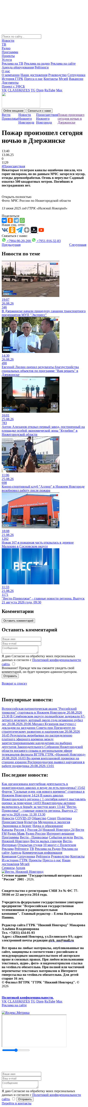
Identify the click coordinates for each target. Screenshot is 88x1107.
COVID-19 (23, 818)
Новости (8, 40)
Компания (9, 856)
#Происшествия (13, 166)
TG (33, 90)
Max (59, 90)
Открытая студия (30, 845)
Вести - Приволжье (34, 837)
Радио (6, 48)
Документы (10, 82)
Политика (64, 818)
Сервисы (8, 868)
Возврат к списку (14, 683)
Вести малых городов (46, 841)
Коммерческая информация (42, 852)
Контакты (51, 79)
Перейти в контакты (16, 1103)
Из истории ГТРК (15, 860)
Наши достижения (34, 75)
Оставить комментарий (18, 620)
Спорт (51, 818)
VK (4, 90)
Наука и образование (47, 826)
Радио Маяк (16, 833)
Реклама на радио (37, 63)
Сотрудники (76, 75)
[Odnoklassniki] (10, 220)
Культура (30, 822)
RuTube (49, 90)
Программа (10, 52)
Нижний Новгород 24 (59, 829)
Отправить (10, 676)
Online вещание (13, 110)
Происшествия (12, 822)
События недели (61, 837)
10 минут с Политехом (59, 845)
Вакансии (76, 79)
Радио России (36, 833)
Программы (10, 837)
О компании (11, 75)
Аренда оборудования (18, 67)
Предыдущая (11, 244)
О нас (6, 71)
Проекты (8, 56)
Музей (63, 79)
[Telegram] (16, 220)
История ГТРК (12, 79)
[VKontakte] (4, 220)
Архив (20, 868)
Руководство (57, 75)
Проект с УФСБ (13, 86)
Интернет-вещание (60, 833)
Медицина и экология (54, 822)
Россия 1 (20, 829)
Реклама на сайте (63, 63)
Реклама (8, 849)
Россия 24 (34, 829)
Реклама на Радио (48, 849)
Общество (39, 818)
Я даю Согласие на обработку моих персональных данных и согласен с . (41, 660)
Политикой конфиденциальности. (28, 997)
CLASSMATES (19, 90)
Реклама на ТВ (12, 63)
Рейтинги (42, 67)
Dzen (40, 90)
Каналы (7, 829)
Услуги (7, 59)
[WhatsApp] (22, 220)
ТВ (4, 44)
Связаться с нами (39, 110)
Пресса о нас (33, 79)
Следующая (77, 244)
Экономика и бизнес (17, 826)
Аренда (15, 852)
